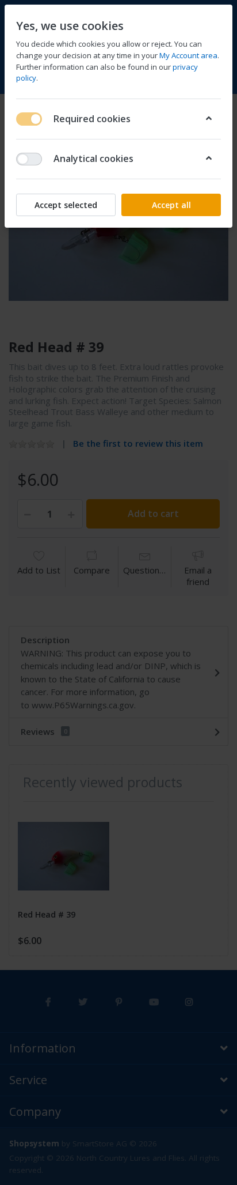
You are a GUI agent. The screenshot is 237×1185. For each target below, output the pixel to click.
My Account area (188, 55)
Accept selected (66, 204)
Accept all (171, 204)
